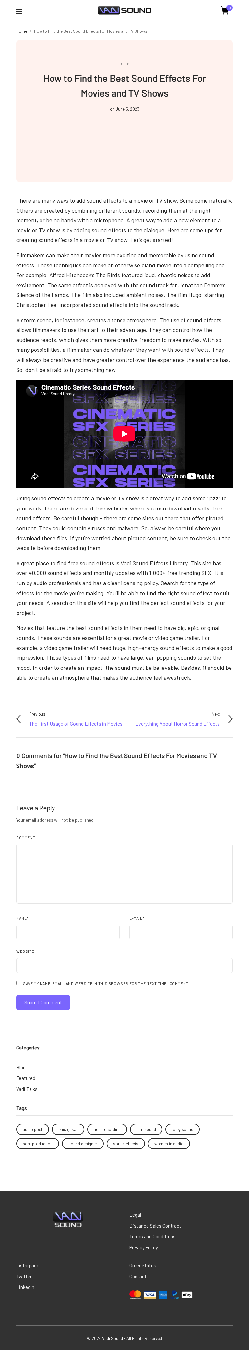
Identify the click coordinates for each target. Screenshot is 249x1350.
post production (38, 1143)
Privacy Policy (143, 1247)
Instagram (27, 1265)
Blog (125, 64)
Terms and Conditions (152, 1236)
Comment (25, 837)
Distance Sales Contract (155, 1226)
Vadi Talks (27, 1089)
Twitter (24, 1276)
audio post (32, 1129)
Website (25, 951)
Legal (135, 1215)
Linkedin (25, 1287)
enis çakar (68, 1129)
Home (21, 31)
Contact (138, 1276)
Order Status (142, 1265)
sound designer (82, 1143)
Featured (25, 1078)
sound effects (125, 1143)
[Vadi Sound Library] (124, 11)
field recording (107, 1129)
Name (22, 918)
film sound (146, 1129)
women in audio (169, 1143)
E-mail (136, 918)
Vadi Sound (112, 1338)
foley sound (182, 1129)
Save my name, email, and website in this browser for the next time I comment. (106, 983)
